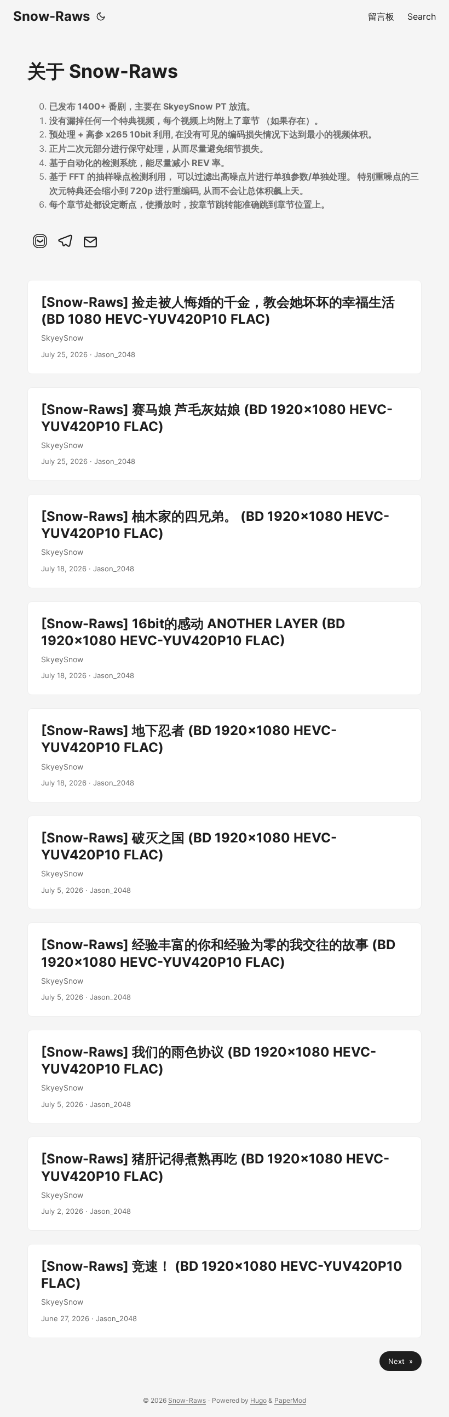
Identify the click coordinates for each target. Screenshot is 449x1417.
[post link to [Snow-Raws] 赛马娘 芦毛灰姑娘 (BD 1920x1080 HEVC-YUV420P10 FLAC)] (224, 434)
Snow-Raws (51, 16)
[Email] (90, 241)
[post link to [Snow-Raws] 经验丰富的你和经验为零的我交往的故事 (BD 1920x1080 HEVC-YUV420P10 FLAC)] (224, 969)
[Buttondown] (40, 241)
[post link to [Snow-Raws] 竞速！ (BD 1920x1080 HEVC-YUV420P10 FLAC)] (224, 1291)
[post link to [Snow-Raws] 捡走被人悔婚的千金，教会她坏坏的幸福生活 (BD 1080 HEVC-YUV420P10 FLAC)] (224, 327)
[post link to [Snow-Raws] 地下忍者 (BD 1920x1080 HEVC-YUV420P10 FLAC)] (224, 755)
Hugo (258, 1400)
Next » (400, 1361)
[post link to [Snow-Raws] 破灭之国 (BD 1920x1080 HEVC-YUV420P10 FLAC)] (224, 862)
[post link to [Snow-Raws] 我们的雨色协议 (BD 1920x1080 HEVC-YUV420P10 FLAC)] (224, 1076)
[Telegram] (65, 241)
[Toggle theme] (100, 16)
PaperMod (290, 1400)
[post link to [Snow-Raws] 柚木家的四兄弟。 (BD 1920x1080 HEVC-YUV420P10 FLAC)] (224, 541)
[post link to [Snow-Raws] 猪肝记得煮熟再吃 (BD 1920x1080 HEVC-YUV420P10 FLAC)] (224, 1183)
